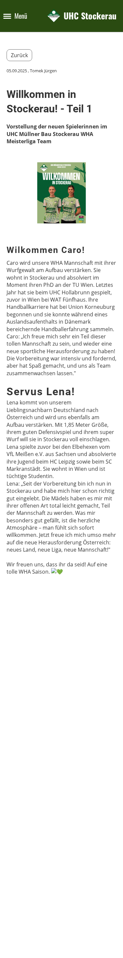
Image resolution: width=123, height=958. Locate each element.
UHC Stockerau (90, 16)
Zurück (19, 55)
